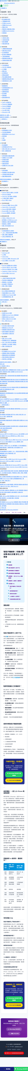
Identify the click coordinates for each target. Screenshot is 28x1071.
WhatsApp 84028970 (9, 3)
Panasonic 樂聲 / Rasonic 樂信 (9, 205)
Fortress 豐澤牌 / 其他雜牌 (8, 213)
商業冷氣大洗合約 (6, 50)
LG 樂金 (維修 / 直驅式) (7, 198)
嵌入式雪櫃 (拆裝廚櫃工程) (8, 291)
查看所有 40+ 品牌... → (5, 115)
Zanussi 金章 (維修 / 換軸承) (9, 209)
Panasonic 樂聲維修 (7, 104)
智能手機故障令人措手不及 (14, 567)
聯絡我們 (14, 1049)
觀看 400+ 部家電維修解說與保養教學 (15, 1053)
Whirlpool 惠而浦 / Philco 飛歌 (9, 269)
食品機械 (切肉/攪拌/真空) (8, 172)
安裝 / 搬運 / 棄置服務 (7, 234)
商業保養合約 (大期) (7, 81)
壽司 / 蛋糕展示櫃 (6, 151)
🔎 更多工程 (3, 508)
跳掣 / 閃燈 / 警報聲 (7, 286)
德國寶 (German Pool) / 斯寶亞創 (10, 315)
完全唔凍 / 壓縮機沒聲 (7, 280)
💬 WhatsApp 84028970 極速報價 (14, 774)
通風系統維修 (5, 75)
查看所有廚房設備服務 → (6, 179)
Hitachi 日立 (5, 256)
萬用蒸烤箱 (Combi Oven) (8, 134)
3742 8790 (3, 1)
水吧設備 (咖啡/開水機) (7, 174)
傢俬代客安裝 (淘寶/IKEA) (8, 357)
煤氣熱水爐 (21, 484)
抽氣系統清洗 (5, 163)
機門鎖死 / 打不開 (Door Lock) (9, 220)
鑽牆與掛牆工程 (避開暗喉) (8, 355)
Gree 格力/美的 (6, 110)
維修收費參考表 (6, 97)
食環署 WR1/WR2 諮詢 (7, 165)
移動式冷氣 (5, 27)
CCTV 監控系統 (16, 677)
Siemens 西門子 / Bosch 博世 (9, 267)
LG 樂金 (4, 254)
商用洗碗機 (5, 170)
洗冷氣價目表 (5, 52)
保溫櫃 (3, 140)
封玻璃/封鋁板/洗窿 (7, 60)
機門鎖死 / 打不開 (17, 445)
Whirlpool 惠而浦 (6, 194)
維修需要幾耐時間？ (14, 591)
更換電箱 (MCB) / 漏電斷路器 (9, 340)
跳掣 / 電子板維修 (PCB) (8, 226)
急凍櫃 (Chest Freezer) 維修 (9, 295)
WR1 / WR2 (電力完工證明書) (9, 342)
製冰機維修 (5, 145)
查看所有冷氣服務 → (5, 117)
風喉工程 (4, 71)
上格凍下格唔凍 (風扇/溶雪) (8, 278)
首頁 (2, 512)
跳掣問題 (4, 95)
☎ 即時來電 (3, 509)
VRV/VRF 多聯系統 (6, 67)
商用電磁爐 (2, 408)
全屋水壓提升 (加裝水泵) (8, 333)
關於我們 (9, 1049)
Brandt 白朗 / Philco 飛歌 (8, 211)
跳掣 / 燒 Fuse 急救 (6, 338)
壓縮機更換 (5, 86)
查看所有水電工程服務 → (6, 362)
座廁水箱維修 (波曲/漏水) (8, 331)
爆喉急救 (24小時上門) (7, 328)
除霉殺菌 (4, 33)
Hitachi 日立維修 (6, 108)
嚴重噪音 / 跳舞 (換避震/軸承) (9, 222)
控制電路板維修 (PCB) (7, 88)
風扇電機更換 (5, 89)
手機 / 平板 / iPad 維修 (16, 512)
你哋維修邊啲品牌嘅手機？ (15, 599)
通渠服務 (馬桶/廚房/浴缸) (8, 329)
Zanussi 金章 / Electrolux (8, 273)
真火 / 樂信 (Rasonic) (7, 321)
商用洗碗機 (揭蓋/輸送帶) (8, 156)
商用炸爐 (4, 136)
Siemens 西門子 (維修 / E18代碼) (10, 192)
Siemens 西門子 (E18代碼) (6, 434)
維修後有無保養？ (13, 593)
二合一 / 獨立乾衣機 (17, 451)
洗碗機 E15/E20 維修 (7, 157)
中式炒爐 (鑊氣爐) (6, 132)
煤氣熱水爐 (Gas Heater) (8, 317)
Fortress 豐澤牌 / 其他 (17, 441)
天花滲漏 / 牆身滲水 (5, 490)
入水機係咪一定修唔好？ (15, 596)
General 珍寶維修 (6, 106)
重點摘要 (10, 565)
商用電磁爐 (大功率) (7, 130)
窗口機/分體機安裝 (6, 54)
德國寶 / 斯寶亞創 (14, 484)
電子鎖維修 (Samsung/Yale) (9, 351)
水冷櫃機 (4, 69)
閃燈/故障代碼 (5, 43)
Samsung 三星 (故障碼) (19, 434)
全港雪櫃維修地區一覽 (7, 297)
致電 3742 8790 (14, 540)
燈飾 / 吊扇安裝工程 (7, 346)
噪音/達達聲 (5, 41)
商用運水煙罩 (5, 159)
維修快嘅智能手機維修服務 (14, 573)
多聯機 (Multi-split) (7, 25)
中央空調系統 (5, 65)
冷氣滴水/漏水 (5, 38)
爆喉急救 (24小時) (14, 490)
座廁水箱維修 (7, 492)
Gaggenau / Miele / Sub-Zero (9, 271)
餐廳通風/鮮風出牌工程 (7, 79)
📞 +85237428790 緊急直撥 (14, 780)
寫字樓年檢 (5, 73)
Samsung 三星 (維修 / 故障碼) (9, 196)
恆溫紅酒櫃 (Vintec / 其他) (8, 293)
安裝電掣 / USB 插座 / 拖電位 (9, 344)
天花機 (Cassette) (6, 23)
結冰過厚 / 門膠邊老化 (7, 284)
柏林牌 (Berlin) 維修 (7, 313)
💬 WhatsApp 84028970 (12, 509)
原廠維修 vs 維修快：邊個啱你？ (15, 580)
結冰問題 (4, 93)
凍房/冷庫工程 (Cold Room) (9, 149)
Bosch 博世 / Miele (6, 200)
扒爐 (3, 138)
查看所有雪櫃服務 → (5, 300)
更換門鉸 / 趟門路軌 (7, 359)
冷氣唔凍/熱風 (5, 40)
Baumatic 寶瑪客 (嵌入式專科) (9, 265)
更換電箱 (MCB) (13, 496)
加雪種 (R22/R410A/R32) (8, 31)
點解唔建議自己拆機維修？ (14, 570)
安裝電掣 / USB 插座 (6, 498)
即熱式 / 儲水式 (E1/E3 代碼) (9, 319)
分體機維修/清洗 (6, 21)
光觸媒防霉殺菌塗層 (7, 48)
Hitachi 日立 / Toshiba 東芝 (9, 207)
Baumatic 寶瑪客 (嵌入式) (6, 465)
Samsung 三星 (5, 253)
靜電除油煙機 (5, 161)
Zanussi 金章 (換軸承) (6, 441)
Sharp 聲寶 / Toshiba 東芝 (8, 260)
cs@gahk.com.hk (18, 1046)
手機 (7, 636)
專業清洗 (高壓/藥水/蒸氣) (8, 29)
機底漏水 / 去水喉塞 (7, 282)
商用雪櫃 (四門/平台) (7, 147)
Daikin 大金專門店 (6, 102)
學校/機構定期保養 (6, 77)
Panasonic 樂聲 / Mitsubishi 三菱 (10, 258)
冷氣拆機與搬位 (6, 56)
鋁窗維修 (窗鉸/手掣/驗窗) (8, 353)
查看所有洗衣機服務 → (5, 239)
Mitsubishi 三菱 (6, 112)
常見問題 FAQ (11, 583)
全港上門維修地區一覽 (7, 236)
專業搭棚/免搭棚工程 (7, 58)
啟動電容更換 (5, 91)
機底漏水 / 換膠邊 (6, 224)
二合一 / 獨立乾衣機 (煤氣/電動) (10, 232)
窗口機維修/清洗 (6, 19)
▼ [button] (6, 8)
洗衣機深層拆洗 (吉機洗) (8, 231)
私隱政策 (19, 1049)
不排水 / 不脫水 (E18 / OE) (8, 218)
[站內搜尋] (1, 3)
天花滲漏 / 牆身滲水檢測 (8, 326)
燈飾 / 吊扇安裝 (15, 498)
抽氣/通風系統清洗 (6, 176)
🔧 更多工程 (7, 512)
